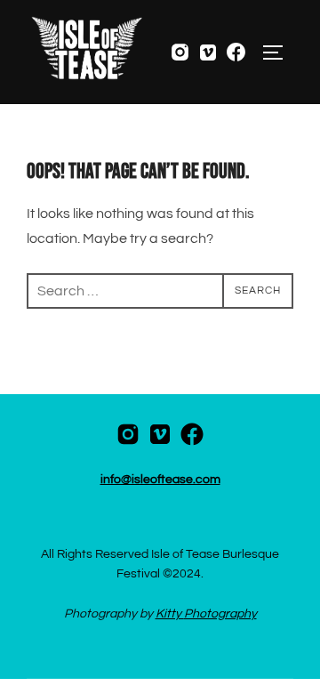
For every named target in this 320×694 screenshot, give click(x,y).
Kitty (170, 614)
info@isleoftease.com (160, 479)
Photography (220, 614)
